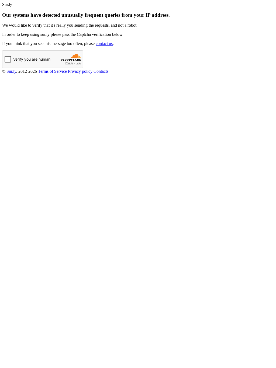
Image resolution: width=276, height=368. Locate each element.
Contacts (101, 71)
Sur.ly (11, 71)
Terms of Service (52, 71)
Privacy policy (80, 71)
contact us (104, 43)
